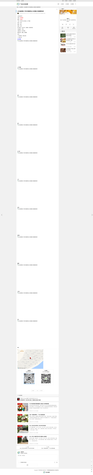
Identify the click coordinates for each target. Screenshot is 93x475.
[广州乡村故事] (22, 5)
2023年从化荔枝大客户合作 (70, 43)
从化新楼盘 (21, 7)
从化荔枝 (74, 0)
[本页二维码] (91, 471)
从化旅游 (70, 0)
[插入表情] (55, 462)
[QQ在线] (66, 24)
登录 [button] (23, 0)
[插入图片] (57, 462)
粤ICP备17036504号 (42, 470)
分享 (41, 390)
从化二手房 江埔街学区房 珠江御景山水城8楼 (38, 436)
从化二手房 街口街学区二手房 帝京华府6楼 (37, 425)
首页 (63, 0)
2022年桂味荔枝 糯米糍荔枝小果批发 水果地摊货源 (39, 403)
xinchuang (24, 398)
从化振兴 (66, 0)
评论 (31, 13)
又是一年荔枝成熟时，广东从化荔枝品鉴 (37, 414)
